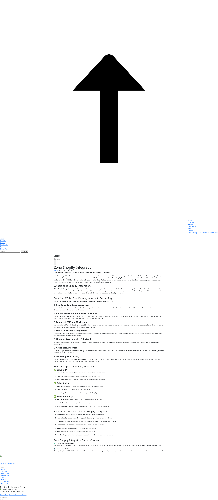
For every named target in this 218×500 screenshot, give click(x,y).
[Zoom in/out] (0, 497)
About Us (191, 222)
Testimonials (5, 481)
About (3, 469)
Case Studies (192, 226)
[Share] (4, 497)
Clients (3, 479)
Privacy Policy (4, 495)
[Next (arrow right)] (2, 499)
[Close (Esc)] (5, 497)
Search (24, 251)
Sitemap (24, 495)
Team (3, 477)
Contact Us (191, 231)
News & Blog (5, 475)
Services (190, 224)
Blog (189, 229)
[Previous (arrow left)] (0, 499)
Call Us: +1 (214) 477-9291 (8, 463)
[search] (55, 261)
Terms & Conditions (15, 495)
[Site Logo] (109, 235)
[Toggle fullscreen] (2, 497)
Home (190, 220)
